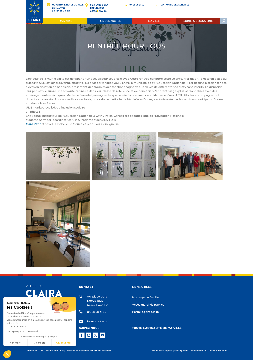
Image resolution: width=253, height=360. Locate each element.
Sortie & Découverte (198, 21)
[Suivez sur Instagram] (88, 335)
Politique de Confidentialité (190, 350)
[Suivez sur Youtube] (102, 335)
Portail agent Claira (145, 312)
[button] (7, 354)
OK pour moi (63, 342)
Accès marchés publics (148, 305)
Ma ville (154, 21)
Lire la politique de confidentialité (22, 331)
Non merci (15, 342)
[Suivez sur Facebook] (82, 335)
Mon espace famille (145, 297)
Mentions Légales (162, 350)
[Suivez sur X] (95, 335)
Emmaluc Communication (95, 350)
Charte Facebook (217, 350)
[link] (33, 124)
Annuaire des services (175, 4)
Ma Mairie (65, 21)
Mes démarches (110, 21)
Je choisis (39, 342)
